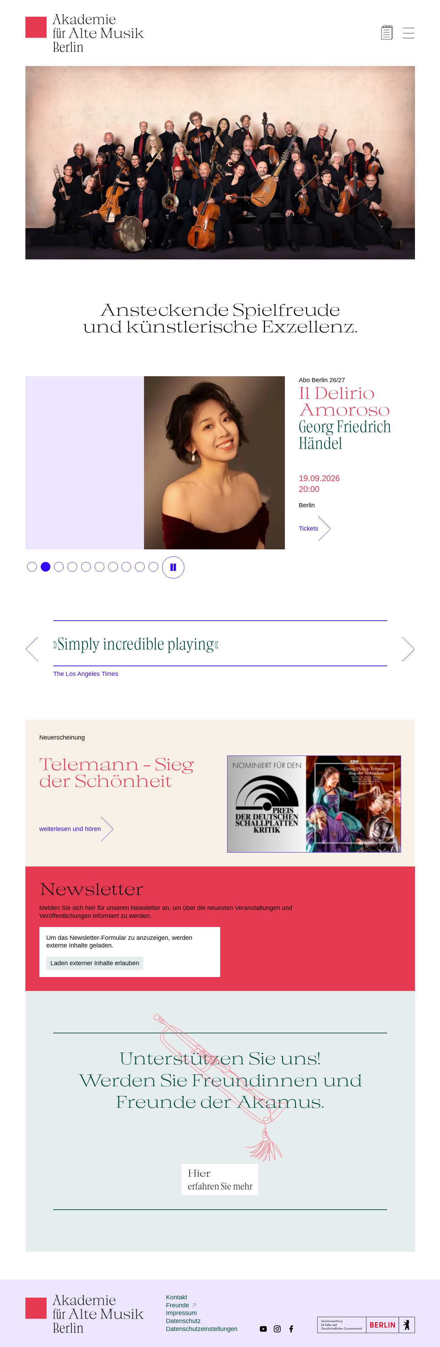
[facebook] (291, 1329)
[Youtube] (263, 1329)
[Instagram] (277, 1329)
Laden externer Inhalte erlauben (94, 963)
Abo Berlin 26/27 (322, 380)
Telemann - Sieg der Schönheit (116, 772)
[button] (32, 567)
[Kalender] (387, 32)
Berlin (307, 505)
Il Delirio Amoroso (345, 417)
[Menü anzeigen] (408, 33)
